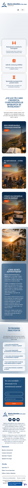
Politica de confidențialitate (9, 478)
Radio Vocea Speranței (8, 470)
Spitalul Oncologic (7, 458)
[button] (18, 10)
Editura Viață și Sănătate (8, 473)
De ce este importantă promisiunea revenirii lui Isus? (12, 351)
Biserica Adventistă (7, 450)
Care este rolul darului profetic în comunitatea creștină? (13, 356)
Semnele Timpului (7, 455)
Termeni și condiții (21, 478)
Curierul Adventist (7, 453)
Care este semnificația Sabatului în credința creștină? (13, 345)
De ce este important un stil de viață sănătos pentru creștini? (13, 362)
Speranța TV (5, 467)
